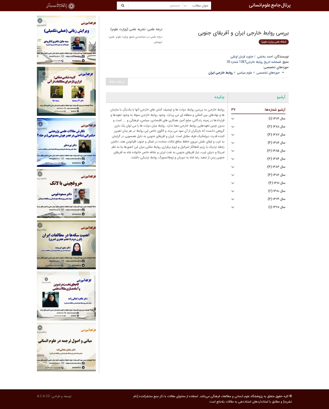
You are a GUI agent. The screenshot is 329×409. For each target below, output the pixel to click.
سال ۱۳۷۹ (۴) (276, 199)
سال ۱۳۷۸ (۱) (276, 207)
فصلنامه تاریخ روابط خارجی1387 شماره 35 (254, 61)
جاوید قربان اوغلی (242, 56)
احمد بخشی (265, 56)
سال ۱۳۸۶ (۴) (276, 142)
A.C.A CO (43, 396)
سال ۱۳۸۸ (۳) (276, 126)
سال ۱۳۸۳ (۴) (276, 167)
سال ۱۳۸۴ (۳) (276, 159)
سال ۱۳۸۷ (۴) (276, 134)
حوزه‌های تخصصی (268, 72)
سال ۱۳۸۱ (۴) (276, 183)
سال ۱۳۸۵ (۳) (276, 150)
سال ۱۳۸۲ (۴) (276, 175)
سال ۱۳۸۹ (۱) (277, 118)
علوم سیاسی (244, 72)
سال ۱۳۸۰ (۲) (276, 191)
